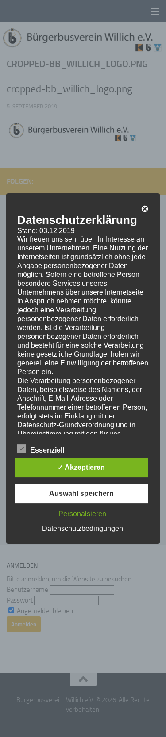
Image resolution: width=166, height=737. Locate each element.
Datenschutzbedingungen (82, 528)
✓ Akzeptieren (81, 467)
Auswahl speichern (81, 493)
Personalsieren (82, 514)
